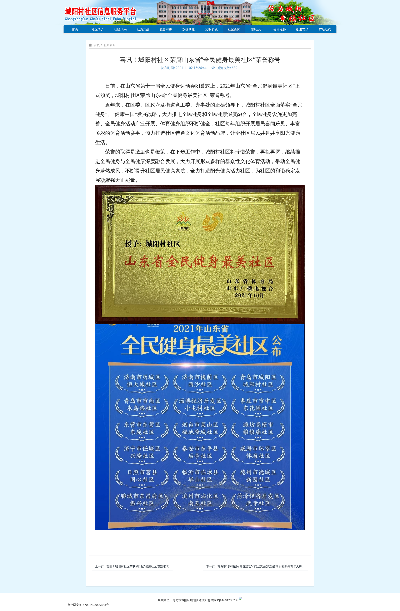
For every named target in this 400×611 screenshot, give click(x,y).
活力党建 (143, 29)
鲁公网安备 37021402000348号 (88, 605)
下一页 (257, 566)
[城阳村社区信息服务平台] (105, 12)
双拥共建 (188, 29)
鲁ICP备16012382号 (224, 600)
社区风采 (120, 29)
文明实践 (211, 29)
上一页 (132, 566)
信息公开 (257, 29)
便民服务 (279, 29)
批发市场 (302, 29)
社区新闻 (234, 29)
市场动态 (325, 29)
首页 (75, 29)
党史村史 (166, 29)
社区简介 (97, 29)
